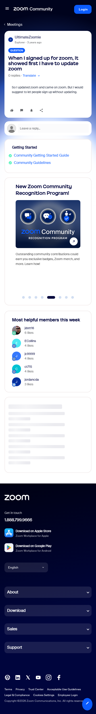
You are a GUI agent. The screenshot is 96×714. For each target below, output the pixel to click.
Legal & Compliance (17, 695)
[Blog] (7, 677)
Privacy (20, 689)
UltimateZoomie (28, 37)
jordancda (32, 380)
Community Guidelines (32, 162)
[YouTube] (38, 677)
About (12, 592)
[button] (7, 9)
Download (16, 610)
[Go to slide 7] (66, 297)
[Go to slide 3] (36, 297)
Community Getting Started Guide (41, 155)
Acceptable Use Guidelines (64, 689)
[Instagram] (48, 677)
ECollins (30, 341)
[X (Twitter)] (28, 677)
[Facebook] (59, 677)
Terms (8, 689)
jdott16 (29, 328)
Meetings (14, 24)
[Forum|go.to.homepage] (33, 9)
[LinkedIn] (18, 677)
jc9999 (30, 354)
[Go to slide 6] (57, 297)
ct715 (28, 367)
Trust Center (36, 689)
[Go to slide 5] (48, 297)
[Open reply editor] (48, 128)
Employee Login (68, 695)
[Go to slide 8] (72, 297)
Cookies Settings (43, 695)
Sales (12, 629)
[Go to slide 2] (29, 297)
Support (14, 647)
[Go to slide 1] (23, 297)
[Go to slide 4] (42, 297)
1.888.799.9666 (18, 520)
